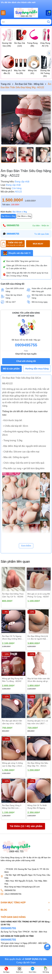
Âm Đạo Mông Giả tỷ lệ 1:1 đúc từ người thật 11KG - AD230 (37, 637)
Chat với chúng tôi (26, 361)
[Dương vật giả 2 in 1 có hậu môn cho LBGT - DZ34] (39, 706)
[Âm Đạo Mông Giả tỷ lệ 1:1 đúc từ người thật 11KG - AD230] (39, 621)
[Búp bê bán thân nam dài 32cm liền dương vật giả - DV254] (39, 664)
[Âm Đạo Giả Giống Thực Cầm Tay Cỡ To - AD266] (13, 579)
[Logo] (26, 13)
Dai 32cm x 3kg (8, 216)
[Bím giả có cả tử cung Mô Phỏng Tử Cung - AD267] (39, 579)
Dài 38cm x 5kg (24, 216)
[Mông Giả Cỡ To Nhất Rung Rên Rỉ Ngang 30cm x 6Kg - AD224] (39, 791)
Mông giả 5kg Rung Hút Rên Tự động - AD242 (12, 679)
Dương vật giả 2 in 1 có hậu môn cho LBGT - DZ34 (37, 722)
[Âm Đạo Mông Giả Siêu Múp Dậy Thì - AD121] (39, 748)
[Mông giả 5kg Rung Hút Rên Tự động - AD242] (13, 664)
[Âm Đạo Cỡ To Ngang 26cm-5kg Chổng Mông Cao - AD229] (13, 621)
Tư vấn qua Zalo (41, 234)
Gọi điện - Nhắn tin (40, 225)
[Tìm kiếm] (48, 22)
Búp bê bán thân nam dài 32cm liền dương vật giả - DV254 (38, 680)
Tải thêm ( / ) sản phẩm (26, 826)
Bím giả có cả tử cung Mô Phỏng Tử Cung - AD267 (38, 595)
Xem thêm (26, 545)
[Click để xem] (26, 119)
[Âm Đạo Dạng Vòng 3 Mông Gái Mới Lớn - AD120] (13, 791)
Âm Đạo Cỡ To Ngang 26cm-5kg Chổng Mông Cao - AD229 (12, 637)
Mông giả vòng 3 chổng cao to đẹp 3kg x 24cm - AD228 (12, 764)
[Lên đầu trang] (46, 954)
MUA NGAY (38, 244)
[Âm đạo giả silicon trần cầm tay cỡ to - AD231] (13, 706)
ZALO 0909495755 (13, 894)
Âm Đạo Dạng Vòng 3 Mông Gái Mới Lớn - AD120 (11, 807)
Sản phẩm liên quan (15, 561)
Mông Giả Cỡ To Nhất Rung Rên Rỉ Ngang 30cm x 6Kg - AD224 (37, 807)
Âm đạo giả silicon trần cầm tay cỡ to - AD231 (12, 722)
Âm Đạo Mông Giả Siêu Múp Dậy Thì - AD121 (37, 764)
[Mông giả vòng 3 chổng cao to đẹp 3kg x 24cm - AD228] (13, 748)
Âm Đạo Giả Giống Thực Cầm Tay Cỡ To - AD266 (13, 595)
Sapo (33, 962)
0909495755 (13, 225)
